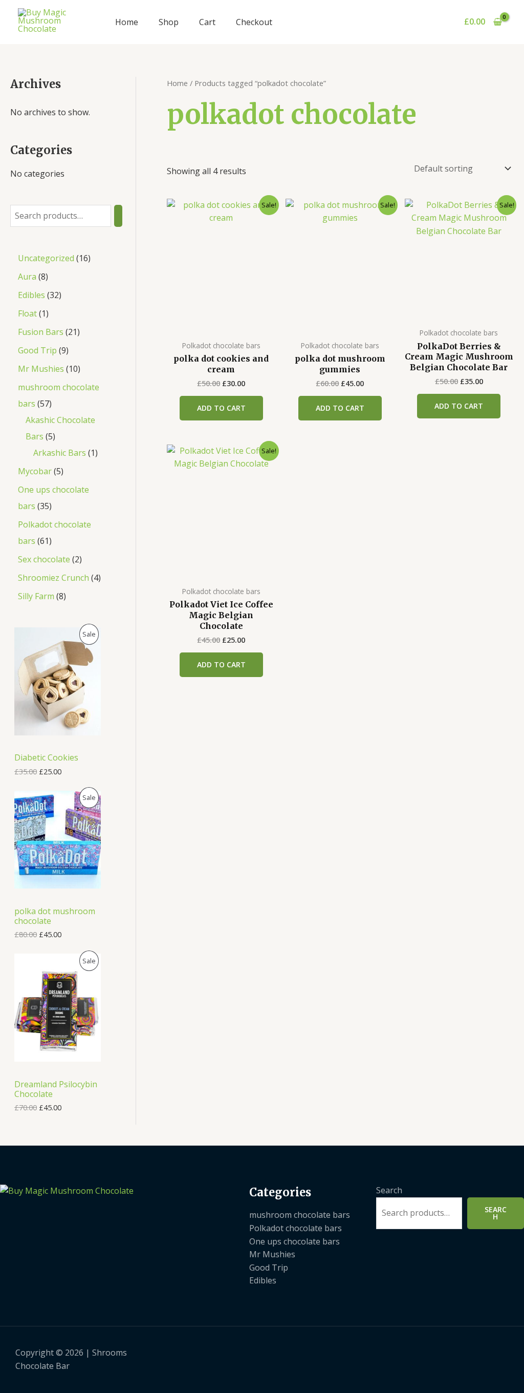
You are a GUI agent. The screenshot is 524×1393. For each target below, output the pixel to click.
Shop (169, 22)
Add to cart (221, 408)
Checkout (254, 22)
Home (126, 22)
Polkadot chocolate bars (295, 1228)
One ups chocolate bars (294, 1241)
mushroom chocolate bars (299, 1214)
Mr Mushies (272, 1254)
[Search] (118, 216)
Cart (207, 22)
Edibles (262, 1280)
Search (389, 1190)
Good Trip (268, 1267)
